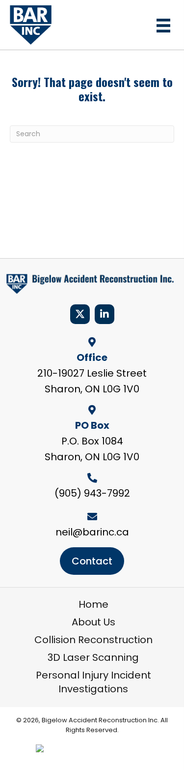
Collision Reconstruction (93, 640)
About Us (93, 622)
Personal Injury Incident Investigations (93, 682)
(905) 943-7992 (92, 493)
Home (93, 604)
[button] (80, 314)
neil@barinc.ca (92, 532)
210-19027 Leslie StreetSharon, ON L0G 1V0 (92, 381)
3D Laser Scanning (93, 657)
